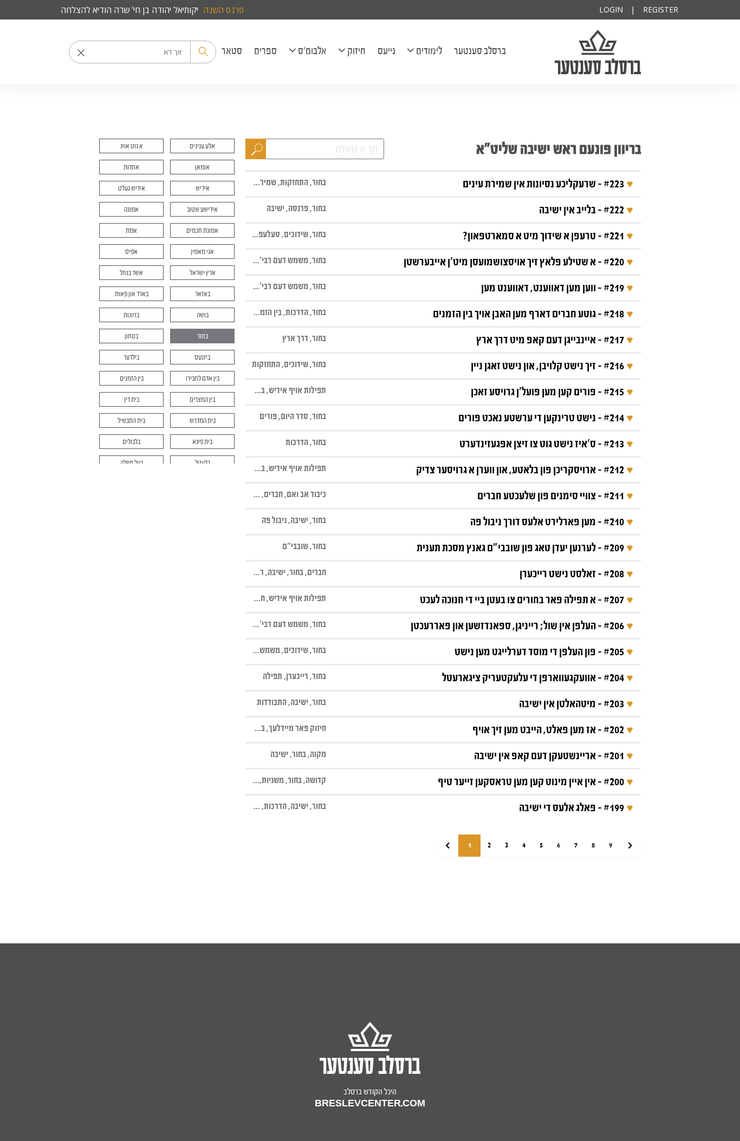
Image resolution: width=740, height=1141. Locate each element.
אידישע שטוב (202, 209)
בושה (203, 315)
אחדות (131, 167)
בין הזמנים (132, 378)
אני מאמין (202, 251)
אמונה (131, 209)
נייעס (386, 50)
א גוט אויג (131, 146)
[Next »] (630, 845)
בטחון (131, 336)
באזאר (202, 293)
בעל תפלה (131, 462)
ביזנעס (202, 357)
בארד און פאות (131, 293)
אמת (131, 230)
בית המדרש (203, 420)
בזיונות (131, 315)
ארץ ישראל (203, 272)
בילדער (131, 357)
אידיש (203, 188)
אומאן (202, 167)
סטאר (232, 50)
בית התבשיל (131, 420)
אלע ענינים (202, 146)
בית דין (131, 399)
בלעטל (202, 462)
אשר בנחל (131, 272)
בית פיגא (202, 441)
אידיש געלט (131, 188)
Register (660, 9)
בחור (202, 336)
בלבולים (131, 441)
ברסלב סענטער (598, 52)
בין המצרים (202, 399)
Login (611, 9)
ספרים (265, 50)
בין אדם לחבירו (202, 378)
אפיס (131, 251)
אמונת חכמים (202, 230)
